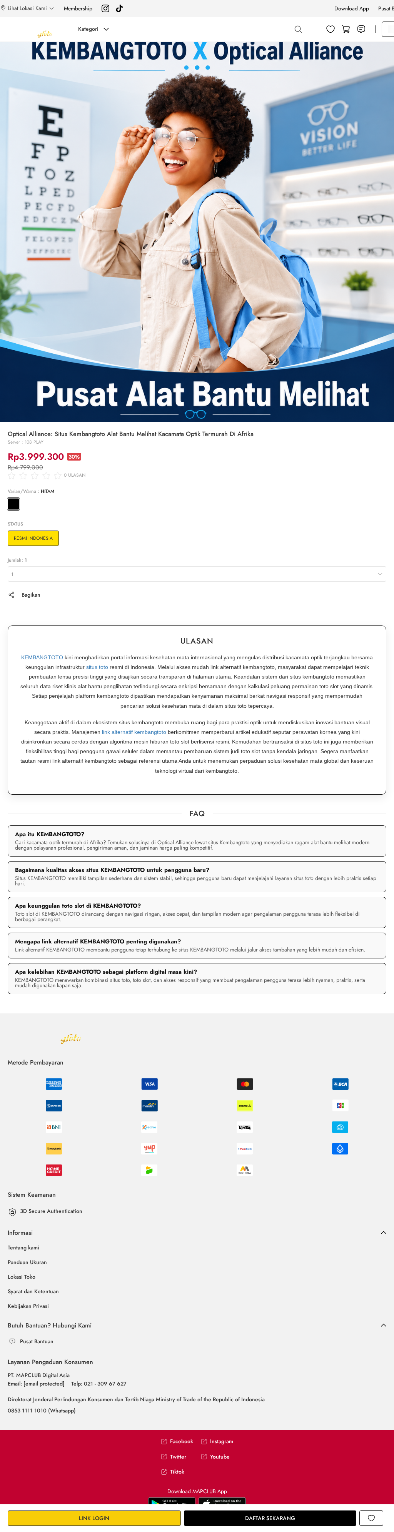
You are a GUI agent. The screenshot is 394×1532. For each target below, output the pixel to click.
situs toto (97, 667)
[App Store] (171, 1503)
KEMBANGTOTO (42, 657)
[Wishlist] (330, 29)
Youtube (220, 1456)
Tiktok (177, 1471)
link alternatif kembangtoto (134, 732)
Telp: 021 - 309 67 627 (99, 1383)
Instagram (221, 1441)
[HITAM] (13, 504)
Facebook (181, 1441)
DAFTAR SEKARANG (270, 1518)
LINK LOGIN (94, 1518)
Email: (36, 1383)
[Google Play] (222, 1503)
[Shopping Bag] (346, 29)
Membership (78, 8)
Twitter (178, 1456)
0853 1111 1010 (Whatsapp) (42, 1410)
